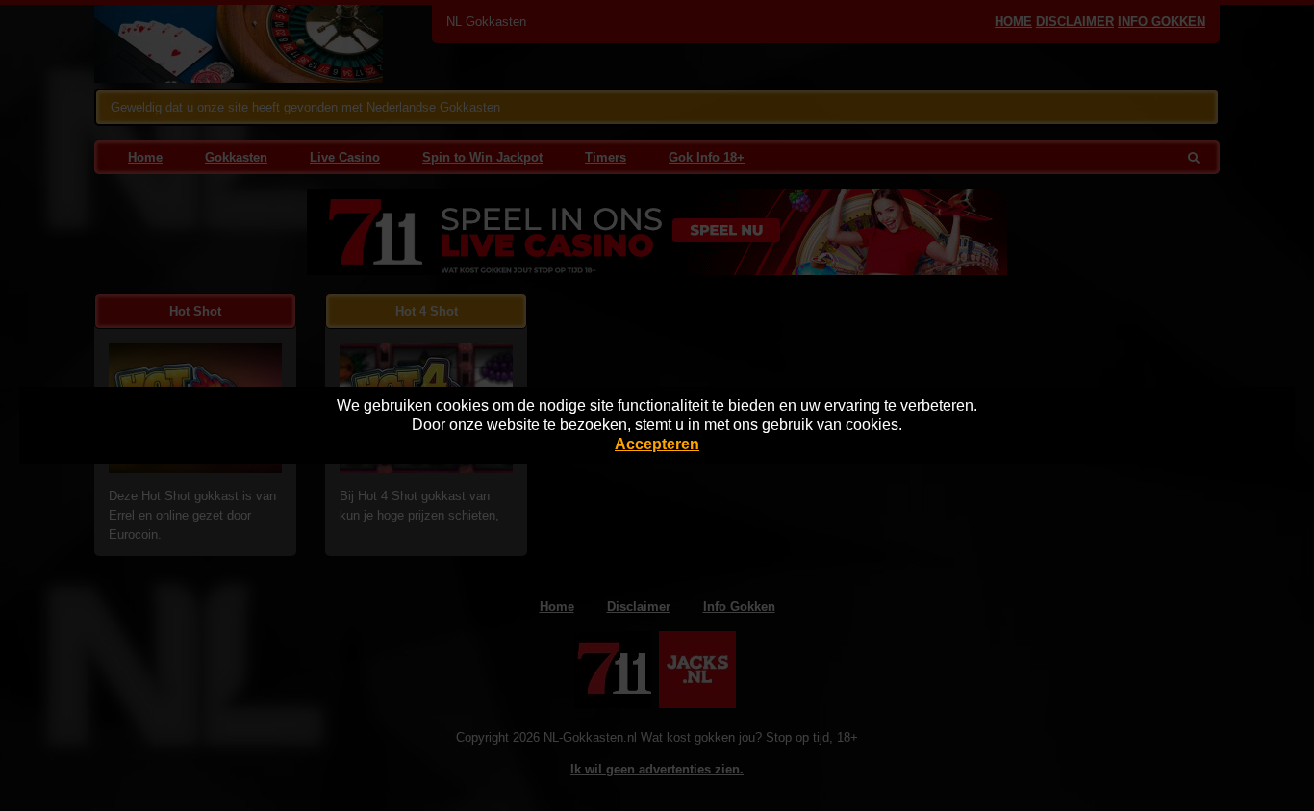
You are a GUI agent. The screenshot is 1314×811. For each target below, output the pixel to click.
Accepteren (657, 444)
